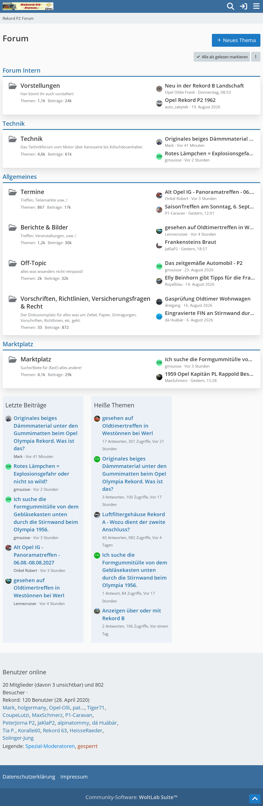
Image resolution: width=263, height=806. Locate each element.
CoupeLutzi (16, 715)
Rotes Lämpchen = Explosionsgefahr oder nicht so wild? (210, 153)
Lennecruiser (25, 603)
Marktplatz (18, 344)
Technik (14, 123)
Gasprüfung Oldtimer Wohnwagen (208, 298)
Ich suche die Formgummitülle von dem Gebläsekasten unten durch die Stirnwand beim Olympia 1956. (210, 359)
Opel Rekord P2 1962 (190, 100)
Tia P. (9, 730)
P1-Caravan (78, 715)
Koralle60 (29, 730)
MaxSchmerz (47, 715)
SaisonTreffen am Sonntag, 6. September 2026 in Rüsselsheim (210, 206)
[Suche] (231, 6)
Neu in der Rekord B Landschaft (204, 85)
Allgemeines (20, 176)
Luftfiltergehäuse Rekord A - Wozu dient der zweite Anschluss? (133, 522)
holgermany (32, 707)
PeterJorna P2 (19, 722)
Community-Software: (131, 797)
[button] (255, 57)
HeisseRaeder (86, 730)
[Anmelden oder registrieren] (243, 6)
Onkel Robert (25, 570)
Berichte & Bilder (44, 227)
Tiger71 (96, 707)
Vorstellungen (40, 85)
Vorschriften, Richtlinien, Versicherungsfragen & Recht (86, 302)
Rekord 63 (55, 730)
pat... (78, 707)
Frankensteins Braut (190, 241)
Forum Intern (22, 70)
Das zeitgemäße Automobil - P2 (203, 263)
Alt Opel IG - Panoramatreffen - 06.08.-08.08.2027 (210, 191)
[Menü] (256, 6)
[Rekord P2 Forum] (28, 6)
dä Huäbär (104, 722)
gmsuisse (22, 489)
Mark (18, 456)
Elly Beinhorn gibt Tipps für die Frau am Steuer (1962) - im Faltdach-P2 (210, 277)
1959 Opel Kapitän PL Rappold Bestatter (210, 373)
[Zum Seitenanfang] (254, 798)
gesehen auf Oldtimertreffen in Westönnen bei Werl (210, 227)
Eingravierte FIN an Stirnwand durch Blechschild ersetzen (210, 313)
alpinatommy (73, 722)
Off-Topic (33, 263)
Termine (32, 192)
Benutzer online (24, 672)
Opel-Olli (59, 707)
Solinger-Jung (18, 737)
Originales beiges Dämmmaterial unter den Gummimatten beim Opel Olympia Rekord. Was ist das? (210, 138)
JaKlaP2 (46, 722)
